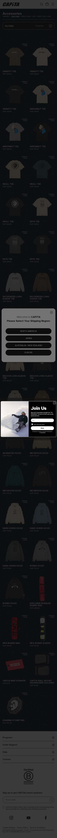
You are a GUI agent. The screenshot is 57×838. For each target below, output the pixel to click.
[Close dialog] (54, 403)
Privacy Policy (43, 432)
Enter (42, 428)
